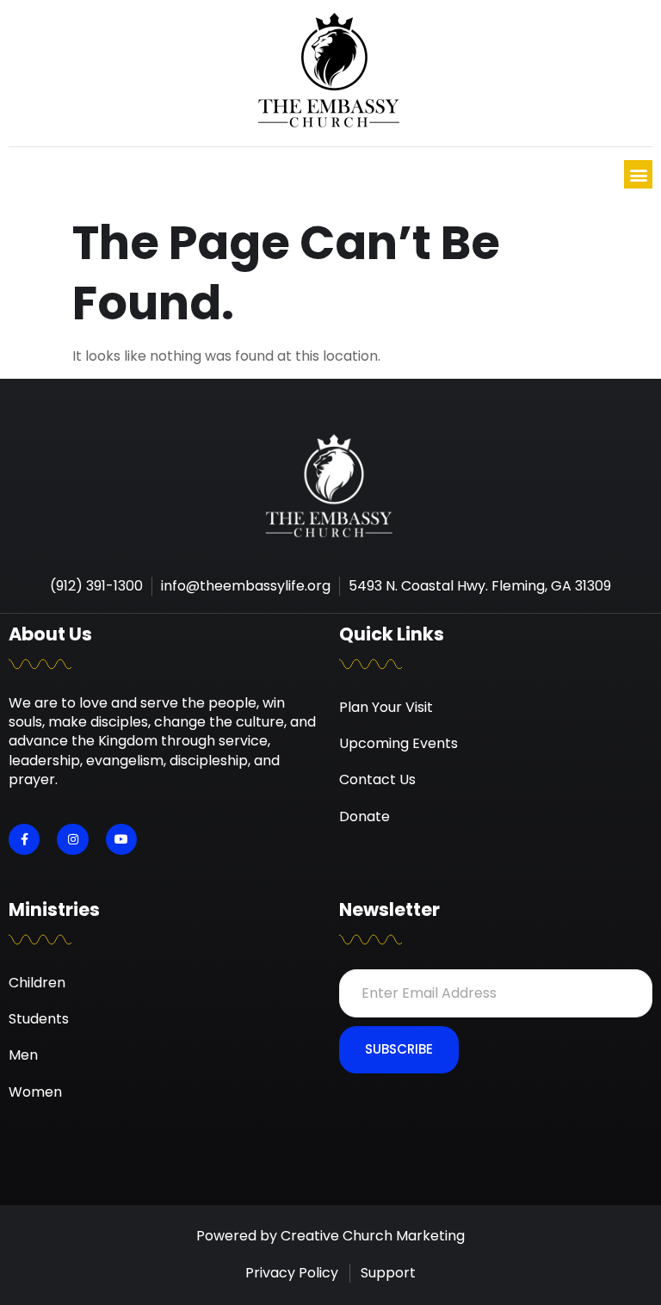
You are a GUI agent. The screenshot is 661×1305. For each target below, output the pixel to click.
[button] (638, 174)
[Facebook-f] (24, 839)
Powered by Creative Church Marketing (330, 1236)
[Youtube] (121, 839)
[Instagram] (72, 839)
